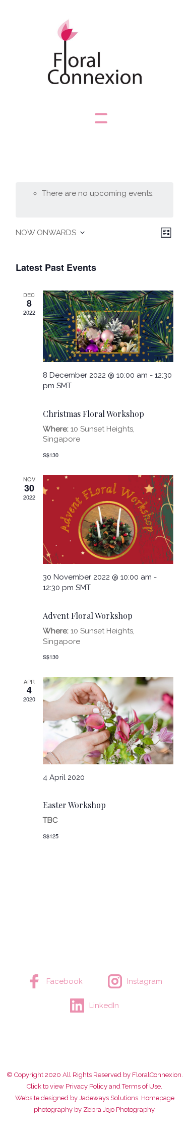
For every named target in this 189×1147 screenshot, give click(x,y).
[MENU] (95, 118)
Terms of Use (141, 1086)
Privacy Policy (86, 1086)
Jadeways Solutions (108, 1098)
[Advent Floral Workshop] (108, 519)
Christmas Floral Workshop (93, 413)
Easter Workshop (74, 805)
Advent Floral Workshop (88, 615)
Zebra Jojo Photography (118, 1109)
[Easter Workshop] (108, 720)
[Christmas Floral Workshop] (108, 326)
